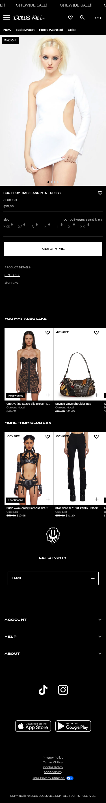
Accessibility (53, 772)
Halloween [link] (25, 30)
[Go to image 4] (58, 182)
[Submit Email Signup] (92, 578)
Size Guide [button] (12, 275)
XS (20, 227)
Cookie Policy (53, 767)
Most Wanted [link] (51, 30)
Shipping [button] (11, 282)
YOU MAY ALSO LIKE (26, 319)
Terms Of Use (53, 762)
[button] (31, 5)
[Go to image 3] (54, 182)
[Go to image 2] (51, 182)
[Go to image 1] (48, 182)
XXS (6, 227)
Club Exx (10, 200)
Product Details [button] (18, 267)
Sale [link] (71, 30)
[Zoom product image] (53, 110)
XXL (83, 227)
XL (70, 227)
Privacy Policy (53, 757)
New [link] (7, 30)
